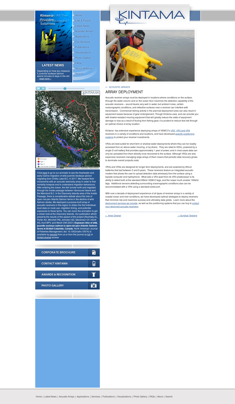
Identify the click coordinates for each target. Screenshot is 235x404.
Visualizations (83, 52)
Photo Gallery (83, 57)
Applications (82, 36)
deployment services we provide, (121, 203)
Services (95, 396)
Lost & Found (83, 20)
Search (79, 73)
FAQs (78, 63)
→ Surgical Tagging (187, 215)
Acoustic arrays (119, 86)
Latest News (82, 26)
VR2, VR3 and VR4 (180, 130)
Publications (82, 47)
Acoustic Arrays (84, 31)
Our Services (82, 42)
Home (78, 15)
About (160, 396)
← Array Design (113, 215)
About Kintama (83, 68)
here (45, 172)
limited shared (44, 237)
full (88, 234)
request (53, 234)
